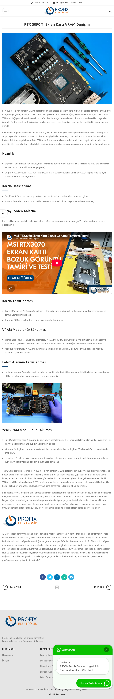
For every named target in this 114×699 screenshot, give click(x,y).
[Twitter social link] (50, 577)
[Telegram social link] (71, 577)
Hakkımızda (8, 655)
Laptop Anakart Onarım (52, 672)
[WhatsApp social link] (64, 577)
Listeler (57, 587)
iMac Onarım (46, 677)
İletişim (5, 661)
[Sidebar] (3, 213)
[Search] (110, 11)
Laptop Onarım (47, 655)
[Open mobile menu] (5, 11)
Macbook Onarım (48, 661)
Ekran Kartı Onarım (49, 666)
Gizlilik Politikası (57, 694)
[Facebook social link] (43, 577)
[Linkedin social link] (57, 577)
